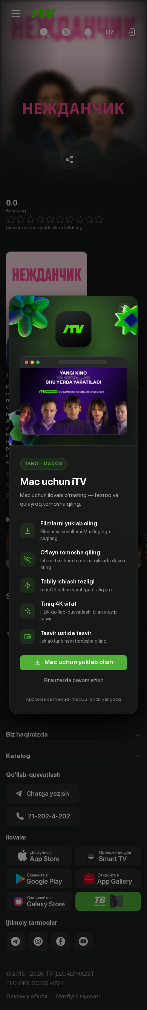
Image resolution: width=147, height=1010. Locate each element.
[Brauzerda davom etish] (124, 309)
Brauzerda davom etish (73, 680)
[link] (73, 662)
